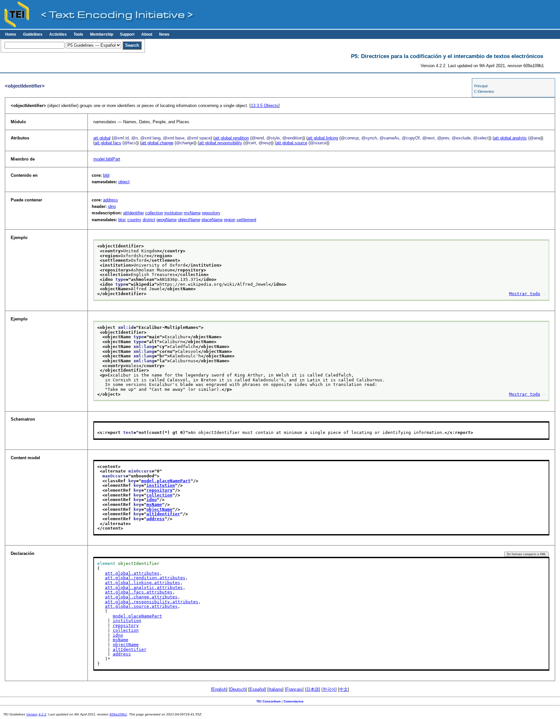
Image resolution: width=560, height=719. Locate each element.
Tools (78, 34)
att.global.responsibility (220, 142)
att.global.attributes (132, 573)
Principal (480, 86)
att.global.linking (323, 138)
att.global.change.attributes (141, 596)
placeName (212, 219)
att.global (102, 138)
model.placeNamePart (166, 480)
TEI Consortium (268, 701)
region (229, 219)
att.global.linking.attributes (142, 582)
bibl (106, 175)
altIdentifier (133, 212)
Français (294, 689)
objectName (189, 219)
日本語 (312, 689)
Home (10, 34)
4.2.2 (42, 714)
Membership (101, 34)
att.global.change (157, 142)
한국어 (329, 689)
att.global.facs (108, 142)
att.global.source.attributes (141, 606)
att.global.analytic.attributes (144, 587)
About (146, 34)
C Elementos (484, 91)
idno (112, 206)
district (149, 219)
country (134, 219)
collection (154, 212)
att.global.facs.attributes (138, 592)
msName (192, 212)
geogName (167, 219)
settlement (246, 219)
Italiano (275, 689)
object (124, 181)
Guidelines (32, 34)
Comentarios (294, 701)
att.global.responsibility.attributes (151, 601)
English (219, 689)
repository (211, 212)
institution (173, 212)
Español (257, 689)
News (164, 34)
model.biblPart (106, 159)
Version (32, 714)
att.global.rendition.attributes (145, 577)
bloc (122, 219)
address (110, 200)
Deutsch (238, 689)
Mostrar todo (524, 293)
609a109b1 (118, 714)
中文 (343, 689)
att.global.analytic (510, 138)
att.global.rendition (232, 138)
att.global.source (291, 142)
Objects (264, 105)
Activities (58, 34)
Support (127, 34)
